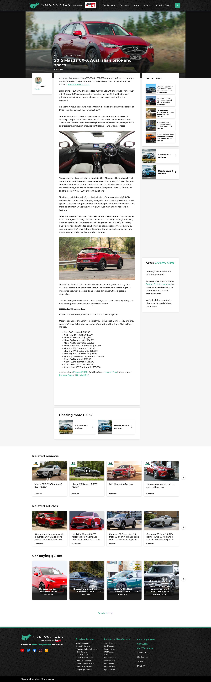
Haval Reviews (109, 646)
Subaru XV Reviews (83, 646)
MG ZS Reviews (81, 652)
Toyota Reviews (109, 669)
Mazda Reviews (109, 667)
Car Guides (142, 644)
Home (56, 55)
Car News (124, 5)
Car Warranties (145, 648)
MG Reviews (108, 643)
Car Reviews (109, 5)
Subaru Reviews (109, 661)
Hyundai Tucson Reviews (85, 664)
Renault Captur (67, 375)
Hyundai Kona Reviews (84, 655)
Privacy (141, 666)
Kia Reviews (108, 655)
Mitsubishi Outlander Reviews (86, 649)
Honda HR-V (82, 375)
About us (141, 653)
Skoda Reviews (109, 649)
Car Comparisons (142, 5)
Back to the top (105, 613)
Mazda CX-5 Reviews (83, 661)
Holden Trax (111, 372)
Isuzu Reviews (109, 664)
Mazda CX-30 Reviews (84, 667)
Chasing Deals (163, 5)
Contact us (142, 657)
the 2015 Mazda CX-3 (78, 84)
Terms (140, 661)
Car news (64, 55)
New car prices (75, 55)
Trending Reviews (85, 639)
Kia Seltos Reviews (82, 643)
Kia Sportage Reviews (84, 669)
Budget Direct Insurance (158, 284)
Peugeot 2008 (80, 372)
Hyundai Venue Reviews (84, 658)
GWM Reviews (109, 652)
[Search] (177, 5)
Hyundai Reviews (110, 658)
